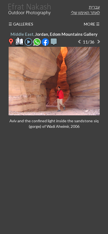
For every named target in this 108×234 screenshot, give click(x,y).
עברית (94, 6)
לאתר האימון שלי (85, 12)
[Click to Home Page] (29, 9)
